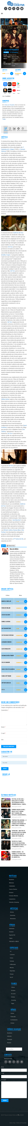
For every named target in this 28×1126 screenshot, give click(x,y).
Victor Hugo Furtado (8, 635)
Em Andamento (14, 1020)
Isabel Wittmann (6, 676)
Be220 (22, 1115)
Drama (16, 58)
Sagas (12, 1003)
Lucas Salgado (6, 614)
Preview (11, 974)
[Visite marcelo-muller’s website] (5, 551)
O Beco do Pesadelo (11, 50)
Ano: (5, 62)
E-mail (3, 733)
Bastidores (11, 879)
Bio (4, 545)
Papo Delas (12, 971)
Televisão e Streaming (14, 902)
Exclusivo (11, 892)
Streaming (13, 1000)
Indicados (9, 1036)
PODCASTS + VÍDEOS (14, 941)
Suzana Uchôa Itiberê (8, 655)
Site (2, 739)
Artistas (12, 912)
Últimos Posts (11, 545)
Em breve (13, 990)
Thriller (13, 60)
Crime (13, 58)
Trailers (10, 938)
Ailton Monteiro (6, 628)
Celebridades (12, 886)
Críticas (13, 987)
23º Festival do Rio (18, 539)
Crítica (5, 130)
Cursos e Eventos (13, 889)
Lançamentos (12, 899)
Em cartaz (13, 993)
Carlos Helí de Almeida (8, 669)
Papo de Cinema (8, 1115)
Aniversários (13, 918)
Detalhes (10, 130)
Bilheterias (11, 883)
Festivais (12, 961)
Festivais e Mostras (13, 895)
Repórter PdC (12, 935)
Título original (7, 56)
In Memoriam (13, 964)
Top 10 (11, 977)
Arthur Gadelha (6, 683)
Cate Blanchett (16, 520)
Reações (9, 1042)
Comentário (5, 710)
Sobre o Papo (12, 1123)
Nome (3, 727)
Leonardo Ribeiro (7, 642)
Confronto (12, 954)
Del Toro (10, 247)
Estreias (13, 997)
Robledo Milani (6, 608)
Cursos (11, 958)
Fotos (14, 130)
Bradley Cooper (6, 255)
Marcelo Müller (14, 549)
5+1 (11, 951)
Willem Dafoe (5, 399)
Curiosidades (23, 130)
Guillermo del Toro (12, 55)
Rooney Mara (17, 530)
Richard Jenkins (8, 530)
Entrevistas (12, 915)
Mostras (12, 967)
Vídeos (18, 130)
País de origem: (7, 64)
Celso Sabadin (6, 662)
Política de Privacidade (21, 1123)
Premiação (9, 1039)
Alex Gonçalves (6, 649)
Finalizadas (13, 1016)
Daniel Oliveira (6, 621)
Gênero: (5, 58)
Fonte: (3, 96)
